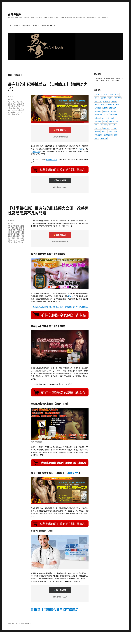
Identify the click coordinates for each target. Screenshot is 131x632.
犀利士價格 (104, 125)
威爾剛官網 (16, 226)
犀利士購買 (106, 128)
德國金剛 (113, 111)
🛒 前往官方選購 (60, 180)
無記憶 (117, 121)
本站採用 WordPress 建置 (23, 623)
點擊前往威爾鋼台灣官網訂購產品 (54, 610)
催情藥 (102, 104)
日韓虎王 (80, 149)
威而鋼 (105, 108)
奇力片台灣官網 (17, 104)
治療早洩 (111, 121)
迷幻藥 (97, 138)
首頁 (9, 26)
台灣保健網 (14, 14)
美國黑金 (104, 131)
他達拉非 (103, 98)
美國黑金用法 (108, 135)
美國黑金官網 (15, 238)
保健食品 (110, 98)
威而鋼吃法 (98, 111)
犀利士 (97, 125)
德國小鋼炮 (15, 228)
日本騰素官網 (16, 232)
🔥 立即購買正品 (60, 130)
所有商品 (17, 26)
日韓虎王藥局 (16, 236)
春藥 (107, 118)
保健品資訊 (26, 26)
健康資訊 (36, 26)
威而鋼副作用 (112, 108)
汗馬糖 (105, 121)
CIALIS (97, 94)
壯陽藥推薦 (98, 108)
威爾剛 (10, 226)
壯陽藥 (117, 104)
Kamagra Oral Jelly (107, 94)
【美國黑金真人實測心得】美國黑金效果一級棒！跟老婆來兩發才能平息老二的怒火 (59, 307)
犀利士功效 (98, 128)
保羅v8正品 (106, 101)
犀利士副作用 (112, 125)
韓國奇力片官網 (51, 160)
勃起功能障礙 (110, 104)
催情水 (97, 104)
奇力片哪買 (17, 106)
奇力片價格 (16, 102)
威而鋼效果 (106, 111)
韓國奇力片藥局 (16, 114)
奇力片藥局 (16, 108)
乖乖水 (97, 98)
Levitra (117, 94)
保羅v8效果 (98, 101)
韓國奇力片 (36, 151)
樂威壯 (112, 118)
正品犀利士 (98, 121)
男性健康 (97, 131)
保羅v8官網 (117, 98)
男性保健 (113, 128)
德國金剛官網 (98, 114)
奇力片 (10, 102)
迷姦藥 (115, 135)
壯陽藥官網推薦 (47, 26)
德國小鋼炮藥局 (17, 230)
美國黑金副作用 (113, 131)
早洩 (69, 296)
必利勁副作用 (113, 114)
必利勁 (106, 114)
